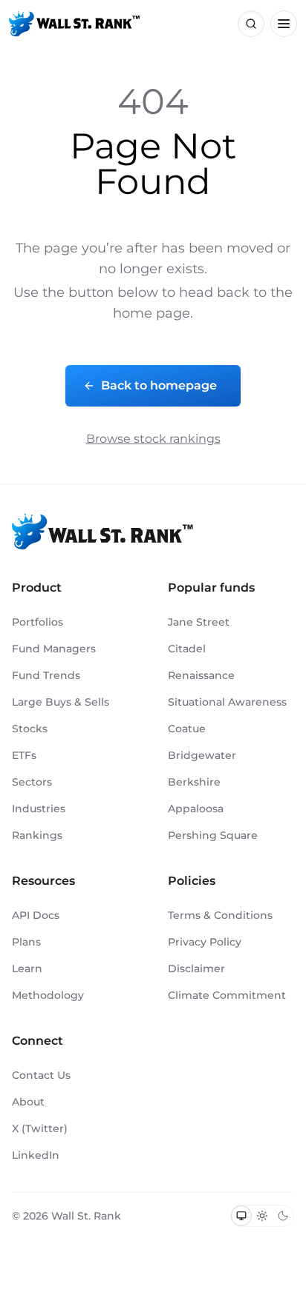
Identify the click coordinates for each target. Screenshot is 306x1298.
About (28, 1101)
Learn (27, 968)
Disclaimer (196, 968)
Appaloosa (196, 808)
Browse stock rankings (153, 439)
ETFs (24, 755)
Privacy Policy (204, 942)
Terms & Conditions (220, 915)
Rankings (37, 835)
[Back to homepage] (74, 23)
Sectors (32, 782)
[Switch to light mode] (262, 1215)
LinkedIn (35, 1155)
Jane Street (199, 622)
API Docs (35, 915)
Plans (26, 942)
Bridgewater (202, 755)
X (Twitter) (40, 1128)
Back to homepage (159, 385)
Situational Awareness (227, 702)
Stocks (30, 728)
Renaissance (201, 675)
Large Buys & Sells (60, 702)
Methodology (48, 995)
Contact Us (41, 1075)
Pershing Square (213, 835)
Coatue (187, 728)
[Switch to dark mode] (283, 1215)
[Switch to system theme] (241, 1215)
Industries (38, 808)
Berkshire (194, 782)
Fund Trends (46, 675)
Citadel (187, 648)
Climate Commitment (227, 995)
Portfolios (37, 622)
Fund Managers (54, 648)
